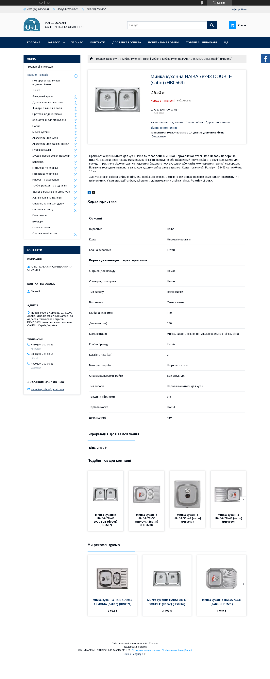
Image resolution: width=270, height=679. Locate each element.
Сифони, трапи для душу (48, 203)
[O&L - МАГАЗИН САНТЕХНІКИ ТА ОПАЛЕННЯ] (32, 32)
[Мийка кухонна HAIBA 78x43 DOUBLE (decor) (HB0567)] (105, 491)
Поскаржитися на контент (146, 650)
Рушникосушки (41, 149)
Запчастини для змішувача (49, 119)
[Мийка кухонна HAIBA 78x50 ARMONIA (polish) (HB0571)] (112, 575)
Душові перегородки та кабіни (51, 155)
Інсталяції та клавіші (45, 167)
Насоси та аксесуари (45, 179)
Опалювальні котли (44, 233)
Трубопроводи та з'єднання (49, 185)
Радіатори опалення (45, 173)
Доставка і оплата (126, 42)
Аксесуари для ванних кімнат (50, 143)
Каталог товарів (37, 74)
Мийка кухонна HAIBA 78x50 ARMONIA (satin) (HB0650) (147, 520)
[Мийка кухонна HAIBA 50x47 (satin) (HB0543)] (187, 491)
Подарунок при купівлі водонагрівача (46, 82)
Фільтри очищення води (47, 108)
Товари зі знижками (201, 42)
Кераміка (37, 161)
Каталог (53, 42)
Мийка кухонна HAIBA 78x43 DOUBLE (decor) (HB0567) (106, 520)
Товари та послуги (107, 58)
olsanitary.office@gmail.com (47, 389)
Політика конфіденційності (177, 650)
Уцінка (36, 90)
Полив (36, 126)
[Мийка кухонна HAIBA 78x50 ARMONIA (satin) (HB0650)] (146, 491)
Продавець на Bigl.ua (135, 646)
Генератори (39, 215)
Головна (33, 42)
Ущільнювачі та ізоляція (47, 197)
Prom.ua (153, 643)
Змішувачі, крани (42, 96)
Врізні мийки (151, 58)
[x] (93, 193)
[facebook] (89, 193)
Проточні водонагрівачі (47, 114)
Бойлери (37, 221)
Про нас (77, 42)
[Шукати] (212, 25)
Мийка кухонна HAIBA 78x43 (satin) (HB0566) (229, 518)
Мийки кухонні (131, 58)
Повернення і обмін (163, 42)
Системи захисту (42, 209)
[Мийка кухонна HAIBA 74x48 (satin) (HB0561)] (221, 575)
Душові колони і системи (47, 102)
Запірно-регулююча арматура (51, 191)
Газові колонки (41, 227)
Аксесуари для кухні (45, 137)
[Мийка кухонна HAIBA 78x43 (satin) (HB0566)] (228, 491)
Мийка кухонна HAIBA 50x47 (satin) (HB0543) (188, 518)
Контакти (97, 42)
